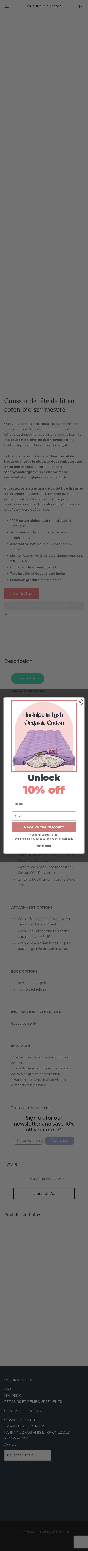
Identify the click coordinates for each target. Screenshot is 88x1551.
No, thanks (44, 846)
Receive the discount (44, 827)
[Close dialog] (80, 702)
